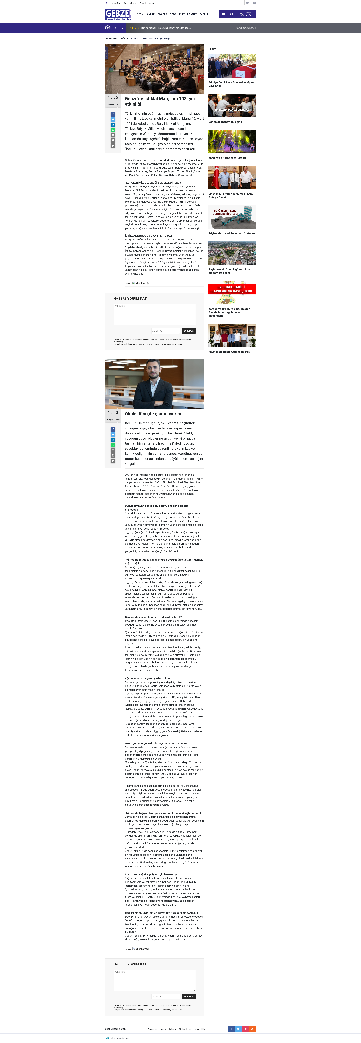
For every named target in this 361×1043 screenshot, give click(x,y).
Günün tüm (246, 28)
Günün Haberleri (129, 3)
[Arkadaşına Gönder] (113, 135)
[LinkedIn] (113, 125)
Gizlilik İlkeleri (185, 1029)
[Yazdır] (113, 140)
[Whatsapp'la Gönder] (113, 130)
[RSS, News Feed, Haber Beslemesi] (252, 1029)
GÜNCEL (125, 38)
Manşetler (116, 3)
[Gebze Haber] (118, 14)
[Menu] (223, 14)
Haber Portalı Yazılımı (119, 1038)
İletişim (172, 1029)
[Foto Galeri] (254, 2)
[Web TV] (247, 2)
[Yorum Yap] (113, 145)
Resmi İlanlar (146, 14)
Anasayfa (113, 38)
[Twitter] (113, 119)
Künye (163, 1029)
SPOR (173, 14)
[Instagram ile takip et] (245, 1029)
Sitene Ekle (152, 3)
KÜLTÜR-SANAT (188, 14)
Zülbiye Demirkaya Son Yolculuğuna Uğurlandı (163, 28)
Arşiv (142, 3)
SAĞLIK (204, 14)
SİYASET (162, 14)
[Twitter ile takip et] (238, 1029)
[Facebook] (113, 114)
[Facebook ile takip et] (231, 1029)
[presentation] (115, 28)
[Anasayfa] (106, 3)
